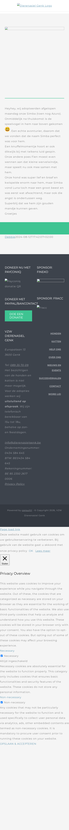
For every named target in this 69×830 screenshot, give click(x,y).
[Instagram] (51, 411)
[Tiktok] (46, 411)
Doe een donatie (16, 315)
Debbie (10, 236)
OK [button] (31, 550)
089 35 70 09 (19, 365)
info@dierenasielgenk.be (23, 442)
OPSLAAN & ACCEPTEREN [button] (18, 743)
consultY (27, 510)
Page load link (10, 529)
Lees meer (42, 550)
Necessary (11, 655)
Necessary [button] (7, 650)
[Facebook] (41, 411)
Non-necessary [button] (10, 697)
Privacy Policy (15, 484)
